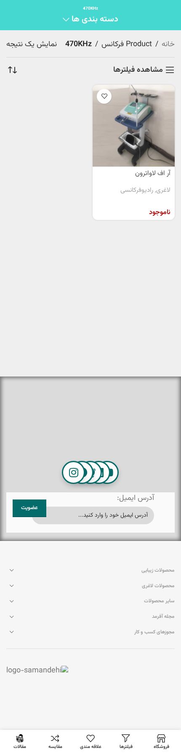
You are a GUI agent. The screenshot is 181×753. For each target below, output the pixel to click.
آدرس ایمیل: (135, 498)
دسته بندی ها (95, 20)
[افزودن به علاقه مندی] (104, 96)
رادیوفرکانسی (136, 190)
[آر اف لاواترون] (134, 126)
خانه (168, 44)
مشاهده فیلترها (138, 70)
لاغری (163, 190)
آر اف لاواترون (152, 173)
